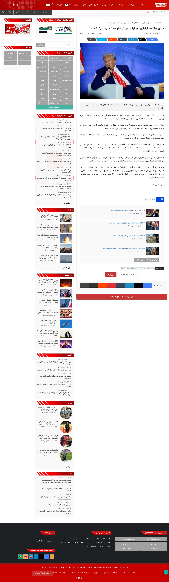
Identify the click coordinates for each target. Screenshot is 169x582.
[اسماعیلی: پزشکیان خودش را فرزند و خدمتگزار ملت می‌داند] (66, 303)
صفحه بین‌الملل (47, 12)
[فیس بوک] (147, 285)
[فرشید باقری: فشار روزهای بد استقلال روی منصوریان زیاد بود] (66, 455)
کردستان (55, 85)
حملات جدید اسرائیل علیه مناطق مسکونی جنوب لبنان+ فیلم (48, 257)
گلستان (42, 89)
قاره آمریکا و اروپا (140, 269)
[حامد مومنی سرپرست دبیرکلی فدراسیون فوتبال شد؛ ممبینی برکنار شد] (66, 427)
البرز (54, 63)
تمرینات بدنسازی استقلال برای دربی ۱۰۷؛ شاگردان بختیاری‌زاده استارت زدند (48, 408)
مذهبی (101, 547)
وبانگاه (115, 567)
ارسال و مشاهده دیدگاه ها (122, 296)
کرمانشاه (67, 89)
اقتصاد (141, 5)
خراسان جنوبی (66, 72)
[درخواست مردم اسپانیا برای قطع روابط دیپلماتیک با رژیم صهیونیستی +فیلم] (66, 248)
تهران (54, 67)
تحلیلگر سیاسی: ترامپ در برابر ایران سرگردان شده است (127, 223)
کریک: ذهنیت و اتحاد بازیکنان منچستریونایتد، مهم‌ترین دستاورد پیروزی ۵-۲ (48, 437)
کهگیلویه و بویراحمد (55, 89)
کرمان (42, 85)
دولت (108, 543)
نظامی (86, 547)
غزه (82, 543)
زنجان (54, 76)
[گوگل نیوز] (17, 5)
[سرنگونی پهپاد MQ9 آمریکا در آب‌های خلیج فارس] (66, 324)
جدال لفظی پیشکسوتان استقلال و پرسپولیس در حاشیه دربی (48, 291)
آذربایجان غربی (54, 58)
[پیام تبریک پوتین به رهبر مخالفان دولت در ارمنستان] (152, 214)
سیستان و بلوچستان (67, 80)
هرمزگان (54, 98)
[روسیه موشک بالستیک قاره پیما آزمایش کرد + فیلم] (66, 238)
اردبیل (42, 58)
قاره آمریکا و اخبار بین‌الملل (127, 269)
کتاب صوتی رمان (127, 548)
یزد (66, 103)
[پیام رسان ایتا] (14, 5)
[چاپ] (84, 285)
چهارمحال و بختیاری (42, 67)
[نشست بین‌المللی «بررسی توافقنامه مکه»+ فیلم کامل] (66, 218)
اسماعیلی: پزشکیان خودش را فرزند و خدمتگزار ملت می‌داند (48, 301)
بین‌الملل (131, 5)
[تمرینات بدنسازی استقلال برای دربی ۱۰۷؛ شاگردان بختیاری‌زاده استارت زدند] (66, 412)
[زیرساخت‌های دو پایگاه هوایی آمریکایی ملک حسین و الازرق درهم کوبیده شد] (66, 283)
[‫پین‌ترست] (111, 285)
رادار (68, 5)
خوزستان (67, 76)
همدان (42, 98)
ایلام (42, 63)
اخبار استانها (106, 539)
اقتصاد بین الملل (83, 539)
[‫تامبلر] (120, 285)
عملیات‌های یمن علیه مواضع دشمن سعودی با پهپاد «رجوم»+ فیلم (47, 226)
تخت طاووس (127, 544)
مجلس (108, 547)
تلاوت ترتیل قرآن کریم (154, 539)
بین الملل (66, 539)
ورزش (104, 5)
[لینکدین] (129, 285)
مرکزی (66, 98)
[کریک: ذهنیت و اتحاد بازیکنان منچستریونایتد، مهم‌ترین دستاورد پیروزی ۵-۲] (66, 441)
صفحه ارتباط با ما (44, 541)
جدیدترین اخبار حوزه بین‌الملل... (146, 260)
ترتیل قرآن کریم (24, 53)
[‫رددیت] (102, 285)
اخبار (156, 23)
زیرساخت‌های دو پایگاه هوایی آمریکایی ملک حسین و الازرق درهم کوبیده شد (48, 281)
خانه (148, 5)
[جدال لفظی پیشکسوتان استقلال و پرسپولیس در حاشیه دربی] (66, 293)
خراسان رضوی (54, 72)
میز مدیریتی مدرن (128, 539)
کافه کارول (10, 53)
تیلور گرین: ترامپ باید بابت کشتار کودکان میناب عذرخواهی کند (124, 248)
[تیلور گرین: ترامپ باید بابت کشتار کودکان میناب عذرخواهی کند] (152, 252)
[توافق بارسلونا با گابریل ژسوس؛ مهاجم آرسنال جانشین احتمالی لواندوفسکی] (66, 344)
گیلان (67, 94)
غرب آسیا (88, 543)
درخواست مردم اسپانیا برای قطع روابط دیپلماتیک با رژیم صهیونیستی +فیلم (47, 246)
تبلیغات (59, 5)
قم (66, 85)
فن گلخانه (10, 58)
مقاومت (93, 547)
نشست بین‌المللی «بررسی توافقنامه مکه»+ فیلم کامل (49, 216)
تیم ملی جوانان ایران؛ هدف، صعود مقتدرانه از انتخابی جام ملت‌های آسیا (48, 311)
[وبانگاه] (161, 5)
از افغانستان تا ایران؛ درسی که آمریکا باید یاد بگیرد (128, 235)
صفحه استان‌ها (18, 12)
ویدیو (76, 5)
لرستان (54, 94)
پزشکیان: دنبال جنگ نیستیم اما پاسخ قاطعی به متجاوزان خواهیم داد (47, 332)
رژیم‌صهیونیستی (98, 543)
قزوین (42, 80)
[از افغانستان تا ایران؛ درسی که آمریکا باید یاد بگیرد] (152, 239)
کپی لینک (110, 274)
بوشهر (66, 67)
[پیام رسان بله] (10, 5)
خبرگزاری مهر (150, 199)
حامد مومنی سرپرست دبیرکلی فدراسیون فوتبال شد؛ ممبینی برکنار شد (48, 423)
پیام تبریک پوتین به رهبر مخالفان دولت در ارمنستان (127, 210)
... (24, 62)
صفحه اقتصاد (28, 12)
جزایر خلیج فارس (54, 103)
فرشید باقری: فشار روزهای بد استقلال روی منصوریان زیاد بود (47, 451)
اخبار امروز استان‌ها (54, 107)
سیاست (121, 5)
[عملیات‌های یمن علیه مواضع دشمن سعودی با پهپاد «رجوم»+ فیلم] (66, 228)
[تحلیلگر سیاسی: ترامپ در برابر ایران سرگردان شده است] (152, 226)
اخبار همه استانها (42, 103)
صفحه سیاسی (37, 12)
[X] (138, 285)
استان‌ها (111, 5)
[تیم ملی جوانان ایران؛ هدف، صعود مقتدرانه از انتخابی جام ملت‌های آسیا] (66, 313)
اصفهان (67, 63)
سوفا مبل (24, 58)
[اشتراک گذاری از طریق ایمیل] (93, 285)
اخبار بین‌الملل (150, 269)
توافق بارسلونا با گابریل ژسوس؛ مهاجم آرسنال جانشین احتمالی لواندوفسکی (48, 342)
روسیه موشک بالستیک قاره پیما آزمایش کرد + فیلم (47, 236)
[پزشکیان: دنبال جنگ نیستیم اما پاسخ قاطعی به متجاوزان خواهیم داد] (66, 334)
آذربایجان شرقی (67, 58)
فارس (54, 80)
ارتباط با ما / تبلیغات (42, 573)
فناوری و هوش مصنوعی (90, 5)
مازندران (42, 94)
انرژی (74, 539)
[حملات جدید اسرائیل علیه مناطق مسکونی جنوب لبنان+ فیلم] (66, 259)
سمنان (42, 76)
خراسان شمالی (42, 72)
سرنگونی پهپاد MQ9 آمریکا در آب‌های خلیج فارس (48, 322)
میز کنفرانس (154, 548)
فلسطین (75, 543)
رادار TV (10, 12)
